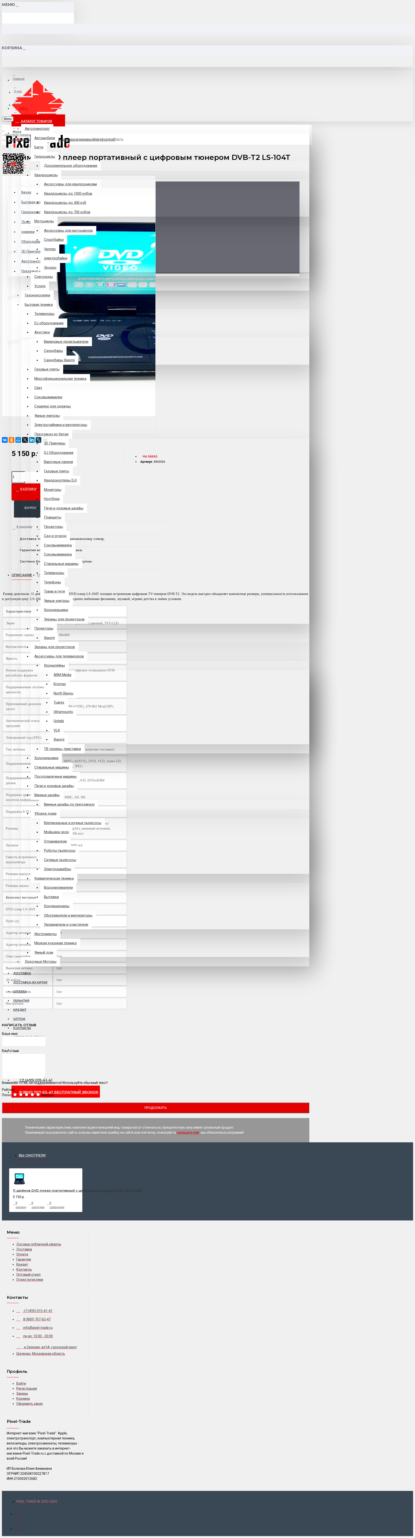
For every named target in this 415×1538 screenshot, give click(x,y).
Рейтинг (8, 1090)
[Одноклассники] (11, 440)
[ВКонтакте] (5, 440)
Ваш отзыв (10, 1051)
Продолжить (155, 1108)
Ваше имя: (10, 1034)
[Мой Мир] (18, 440)
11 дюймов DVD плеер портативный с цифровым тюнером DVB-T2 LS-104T (77, 1190)
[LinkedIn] (32, 440)
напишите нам (188, 1132)
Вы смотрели (32, 1155)
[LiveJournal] (38, 440)
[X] (25, 440)
